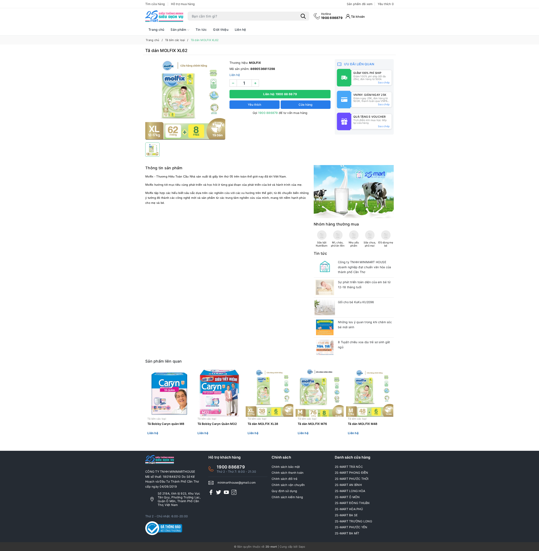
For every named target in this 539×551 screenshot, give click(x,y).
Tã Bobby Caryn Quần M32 (217, 424)
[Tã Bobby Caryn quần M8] (169, 393)
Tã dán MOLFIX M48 (362, 424)
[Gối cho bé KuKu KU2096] (325, 307)
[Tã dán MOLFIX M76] (320, 393)
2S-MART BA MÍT (347, 533)
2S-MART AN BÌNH (348, 485)
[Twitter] (218, 492)
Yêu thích (386, 4)
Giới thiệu (220, 30)
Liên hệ (240, 30)
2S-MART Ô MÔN (347, 497)
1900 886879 (332, 16)
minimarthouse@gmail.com (236, 482)
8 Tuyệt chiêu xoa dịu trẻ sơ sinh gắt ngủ (364, 344)
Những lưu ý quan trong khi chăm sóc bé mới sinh (365, 324)
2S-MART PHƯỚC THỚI (352, 478)
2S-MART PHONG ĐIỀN (351, 472)
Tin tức (201, 30)
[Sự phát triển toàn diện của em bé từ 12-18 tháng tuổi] (325, 287)
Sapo (302, 546)
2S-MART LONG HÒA (350, 491)
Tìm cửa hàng (155, 4)
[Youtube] (226, 492)
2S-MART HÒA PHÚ (349, 509)
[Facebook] (210, 492)
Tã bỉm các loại (156, 418)
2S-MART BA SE (346, 515)
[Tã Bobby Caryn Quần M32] (219, 393)
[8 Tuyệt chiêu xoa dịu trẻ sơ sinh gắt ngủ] (325, 347)
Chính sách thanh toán (287, 472)
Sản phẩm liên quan (163, 361)
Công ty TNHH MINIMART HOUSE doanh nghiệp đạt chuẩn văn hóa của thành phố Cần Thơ (364, 267)
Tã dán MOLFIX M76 (312, 424)
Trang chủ (156, 30)
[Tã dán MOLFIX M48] (370, 393)
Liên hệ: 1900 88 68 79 (280, 94)
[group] (185, 99)
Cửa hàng (305, 104)
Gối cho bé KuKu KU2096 (356, 302)
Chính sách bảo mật (286, 466)
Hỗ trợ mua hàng (183, 4)
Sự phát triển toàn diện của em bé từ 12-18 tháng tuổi (364, 284)
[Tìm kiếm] (303, 16)
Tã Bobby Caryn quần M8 (165, 424)
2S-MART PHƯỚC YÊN (351, 527)
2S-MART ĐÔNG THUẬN (352, 503)
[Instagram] (233, 492)
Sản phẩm (179, 30)
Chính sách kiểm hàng (287, 497)
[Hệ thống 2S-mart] (164, 16)
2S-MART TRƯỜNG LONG (353, 521)
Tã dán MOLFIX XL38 (263, 424)
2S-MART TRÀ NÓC (349, 466)
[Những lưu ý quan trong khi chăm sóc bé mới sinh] (325, 327)
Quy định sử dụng (284, 491)
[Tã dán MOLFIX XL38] (269, 393)
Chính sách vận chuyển (288, 485)
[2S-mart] (354, 191)
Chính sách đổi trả (285, 478)
